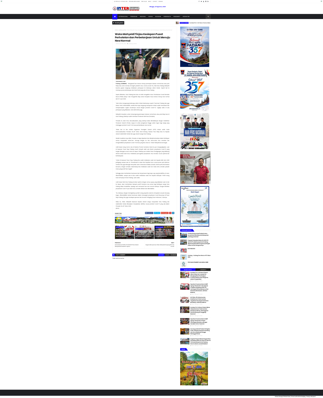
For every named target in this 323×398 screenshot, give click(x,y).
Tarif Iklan (144, 1)
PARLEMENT (176, 16)
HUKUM (150, 16)
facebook (173, 255)
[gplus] (208, 1)
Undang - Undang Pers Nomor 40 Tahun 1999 (199, 256)
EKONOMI (158, 16)
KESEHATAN (186, 16)
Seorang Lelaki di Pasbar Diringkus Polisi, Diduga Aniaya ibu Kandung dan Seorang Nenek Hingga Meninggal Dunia (200, 331)
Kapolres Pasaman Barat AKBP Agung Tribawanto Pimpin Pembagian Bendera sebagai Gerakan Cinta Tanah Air (199, 321)
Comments (203, 269)
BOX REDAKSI (191, 248)
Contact (155, 1)
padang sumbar (163, 22)
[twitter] (201, 1)
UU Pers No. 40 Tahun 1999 (121, 1)
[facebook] (199, 1)
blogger (161, 255)
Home (116, 30)
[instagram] (206, 1)
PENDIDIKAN (133, 16)
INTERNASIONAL (123, 16)
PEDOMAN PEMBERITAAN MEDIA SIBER (198, 262)
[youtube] (203, 1)
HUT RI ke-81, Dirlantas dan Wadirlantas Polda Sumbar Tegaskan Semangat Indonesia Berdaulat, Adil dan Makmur (145, 234)
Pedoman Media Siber (134, 1)
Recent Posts (188, 269)
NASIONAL (143, 16)
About (149, 1)
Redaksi (161, 1)
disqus (167, 255)
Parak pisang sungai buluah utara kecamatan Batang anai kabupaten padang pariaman (198, 235)
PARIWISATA (167, 16)
